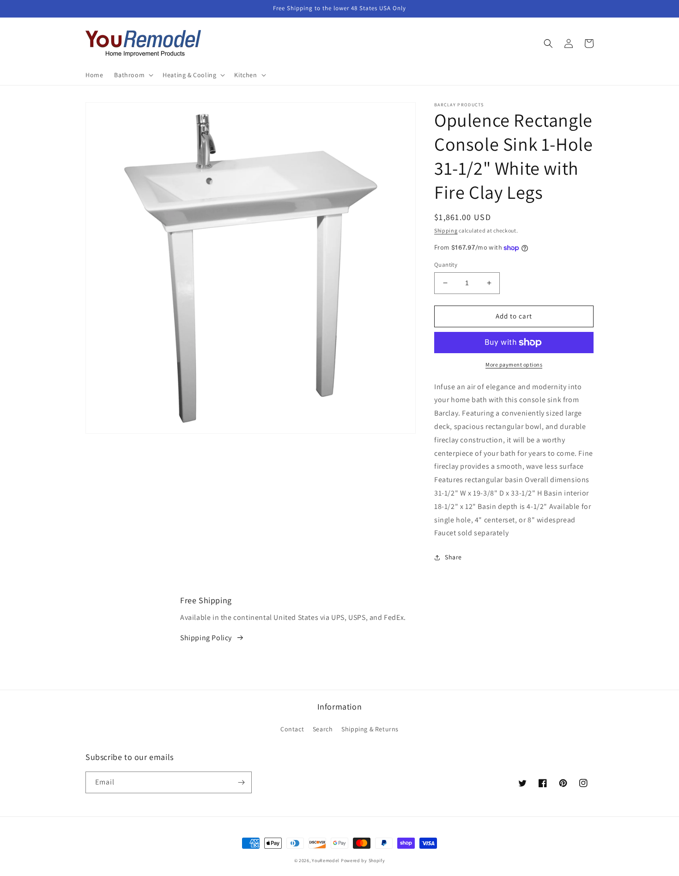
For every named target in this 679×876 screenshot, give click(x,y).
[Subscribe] (241, 782)
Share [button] (453, 557)
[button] (133, 75)
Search (323, 729)
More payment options (513, 364)
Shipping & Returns (370, 729)
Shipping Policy (206, 638)
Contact (292, 729)
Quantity (445, 265)
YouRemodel (326, 861)
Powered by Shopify (363, 861)
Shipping (446, 230)
